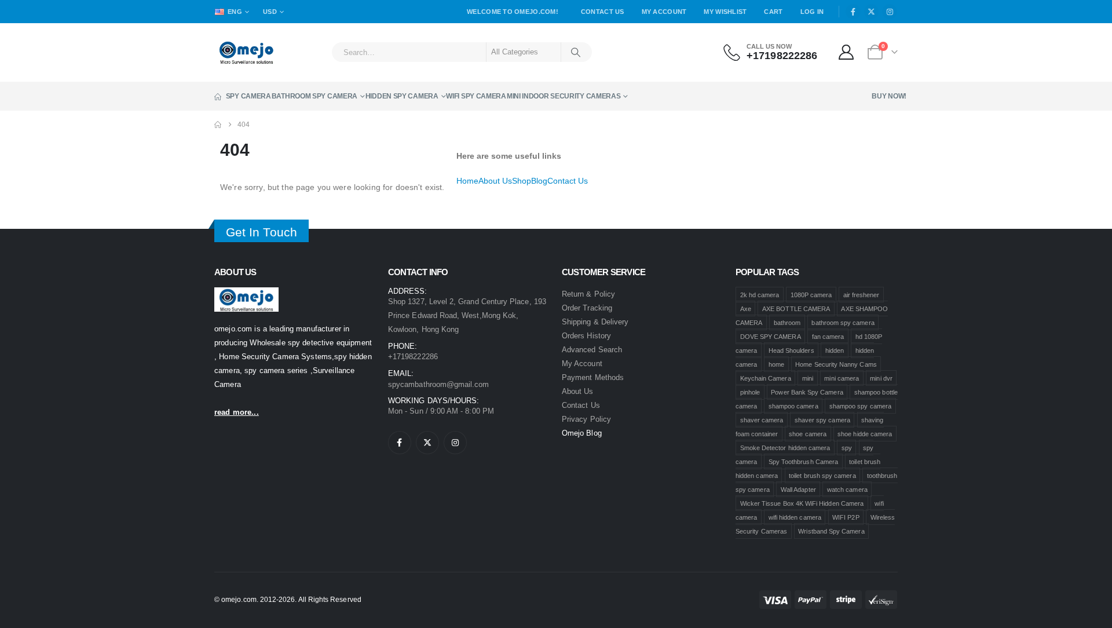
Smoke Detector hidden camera (785, 447)
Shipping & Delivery (595, 321)
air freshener (861, 294)
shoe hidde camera (864, 433)
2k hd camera (760, 294)
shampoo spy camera (860, 406)
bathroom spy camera (842, 322)
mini (807, 378)
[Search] (575, 52)
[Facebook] (853, 11)
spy (847, 447)
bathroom (787, 322)
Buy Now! (889, 96)
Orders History (586, 335)
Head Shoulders (791, 350)
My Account (664, 11)
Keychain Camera (765, 378)
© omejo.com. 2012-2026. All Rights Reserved (287, 599)
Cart (773, 11)
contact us (581, 405)
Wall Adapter (798, 489)
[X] (871, 11)
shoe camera (807, 433)
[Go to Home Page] (217, 125)
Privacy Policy (586, 419)
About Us (495, 180)
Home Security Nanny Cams (836, 364)
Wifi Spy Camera (476, 96)
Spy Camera (248, 96)
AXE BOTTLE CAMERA (796, 308)
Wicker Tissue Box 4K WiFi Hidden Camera (802, 503)
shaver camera (762, 420)
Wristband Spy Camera (831, 531)
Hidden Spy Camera (401, 96)
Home (467, 180)
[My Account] (846, 52)
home (776, 364)
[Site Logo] (246, 52)
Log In (812, 11)
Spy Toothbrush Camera (803, 461)
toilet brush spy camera (822, 475)
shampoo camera (793, 406)
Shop (521, 180)
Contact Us (602, 11)
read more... (236, 412)
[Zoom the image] (246, 294)
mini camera (841, 378)
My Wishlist (725, 11)
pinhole (750, 392)
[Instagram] (889, 11)
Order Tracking (587, 308)
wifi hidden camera (795, 517)
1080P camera (811, 294)
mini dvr (881, 378)
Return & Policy (588, 294)
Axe (745, 308)
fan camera (828, 336)
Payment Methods (593, 377)
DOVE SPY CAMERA (770, 336)
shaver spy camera (822, 420)
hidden (834, 350)
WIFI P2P (845, 517)
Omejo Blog (582, 433)
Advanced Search (592, 349)
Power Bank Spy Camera (807, 392)
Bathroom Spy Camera (314, 96)
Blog (539, 180)
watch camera (847, 489)
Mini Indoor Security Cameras (564, 96)
